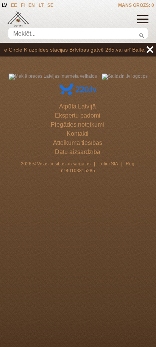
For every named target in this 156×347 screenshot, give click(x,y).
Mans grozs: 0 (136, 5)
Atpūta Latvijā (77, 106)
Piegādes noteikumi (77, 124)
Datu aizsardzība (77, 152)
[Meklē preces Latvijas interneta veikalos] (53, 76)
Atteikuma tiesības (77, 143)
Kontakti (78, 133)
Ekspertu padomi (77, 115)
